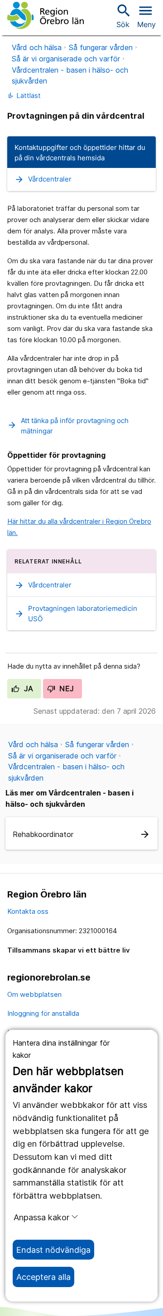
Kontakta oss (27, 911)
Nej (65, 688)
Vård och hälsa (37, 47)
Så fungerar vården (101, 47)
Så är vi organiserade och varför (66, 58)
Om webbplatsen (34, 994)
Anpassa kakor (41, 1217)
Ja (27, 688)
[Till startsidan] (45, 15)
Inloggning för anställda (43, 1013)
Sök (122, 15)
